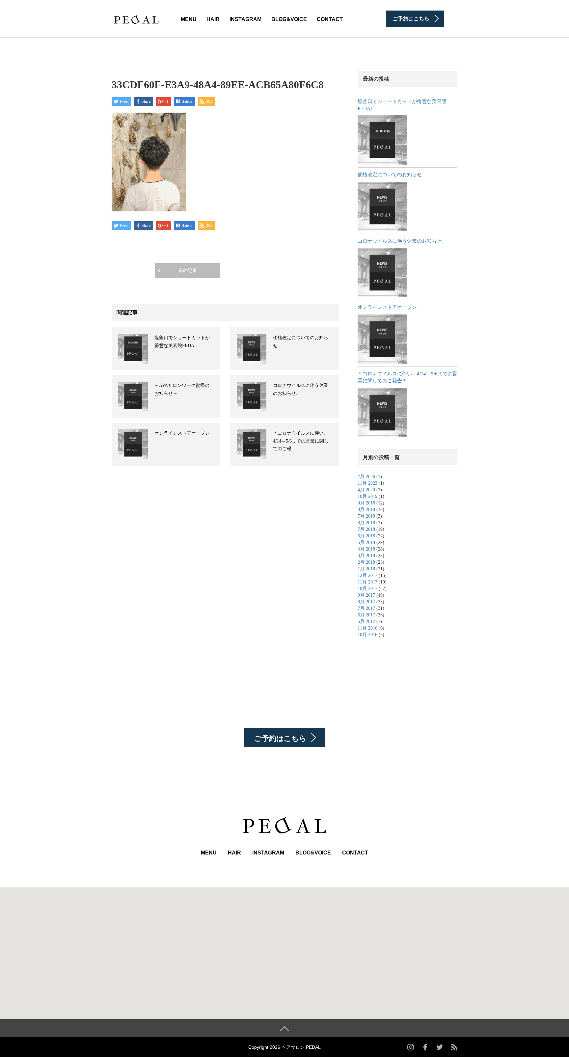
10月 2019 (367, 496)
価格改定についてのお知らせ (390, 174)
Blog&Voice (289, 19)
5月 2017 (366, 621)
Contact (330, 19)
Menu (189, 19)
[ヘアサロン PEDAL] (136, 18)
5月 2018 (366, 542)
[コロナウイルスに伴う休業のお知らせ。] (382, 272)
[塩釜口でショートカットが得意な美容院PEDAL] (382, 140)
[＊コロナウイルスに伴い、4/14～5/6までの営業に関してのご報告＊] (382, 412)
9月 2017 (366, 595)
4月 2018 (366, 549)
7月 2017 (366, 608)
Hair (213, 19)
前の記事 (187, 270)
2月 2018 (366, 562)
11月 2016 (367, 628)
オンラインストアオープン (182, 433)
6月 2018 (366, 535)
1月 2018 (366, 568)
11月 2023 (367, 483)
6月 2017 (366, 614)
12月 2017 (367, 575)
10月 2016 (367, 634)
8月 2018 (366, 509)
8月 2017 (366, 601)
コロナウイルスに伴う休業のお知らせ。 (402, 241)
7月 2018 (366, 516)
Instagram (245, 19)
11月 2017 (367, 582)
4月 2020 (366, 489)
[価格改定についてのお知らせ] (382, 206)
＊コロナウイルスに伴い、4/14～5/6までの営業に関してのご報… (301, 441)
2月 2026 (366, 476)
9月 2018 (366, 503)
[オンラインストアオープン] (382, 339)
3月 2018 (366, 555)
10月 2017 (367, 588)
